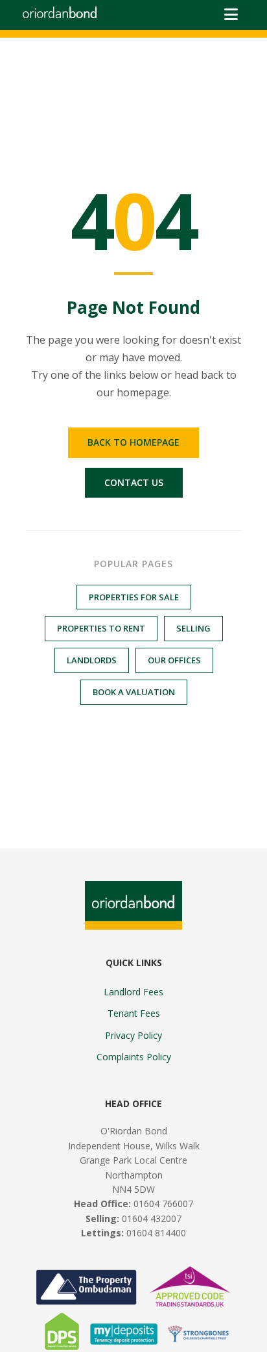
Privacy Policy (133, 1035)
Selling (193, 628)
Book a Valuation (134, 692)
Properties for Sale (134, 597)
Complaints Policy (134, 1057)
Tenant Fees (134, 1013)
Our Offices (174, 660)
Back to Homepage (133, 442)
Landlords (92, 660)
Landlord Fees (133, 992)
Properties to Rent (101, 628)
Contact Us (133, 482)
